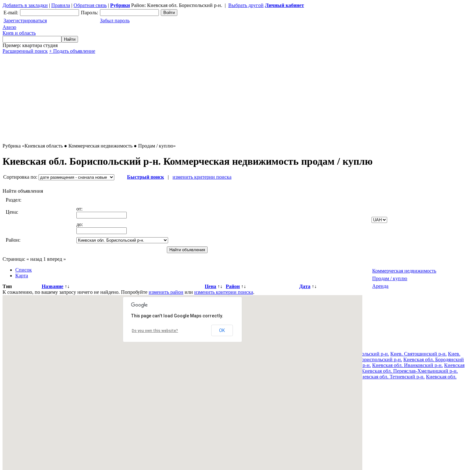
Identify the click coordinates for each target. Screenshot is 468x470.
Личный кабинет (284, 5)
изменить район (166, 292)
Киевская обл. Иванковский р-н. (407, 365)
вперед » (56, 259)
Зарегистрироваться (25, 20)
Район (233, 286)
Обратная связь (90, 5)
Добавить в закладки (25, 5)
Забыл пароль (115, 20)
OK (222, 330)
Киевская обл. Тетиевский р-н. (391, 376)
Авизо (19, 30)
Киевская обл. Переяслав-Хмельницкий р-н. (409, 371)
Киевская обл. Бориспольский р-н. (364, 359)
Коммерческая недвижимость (404, 270)
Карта (21, 275)
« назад (34, 259)
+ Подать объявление (72, 51)
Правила (60, 5)
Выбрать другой (246, 5)
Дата (304, 286)
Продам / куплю (389, 278)
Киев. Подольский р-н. (364, 353)
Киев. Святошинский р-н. (418, 353)
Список (23, 270)
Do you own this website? (155, 330)
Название (52, 286)
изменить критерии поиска (202, 177)
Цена (210, 286)
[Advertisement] (194, 98)
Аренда (380, 286)
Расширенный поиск (25, 51)
